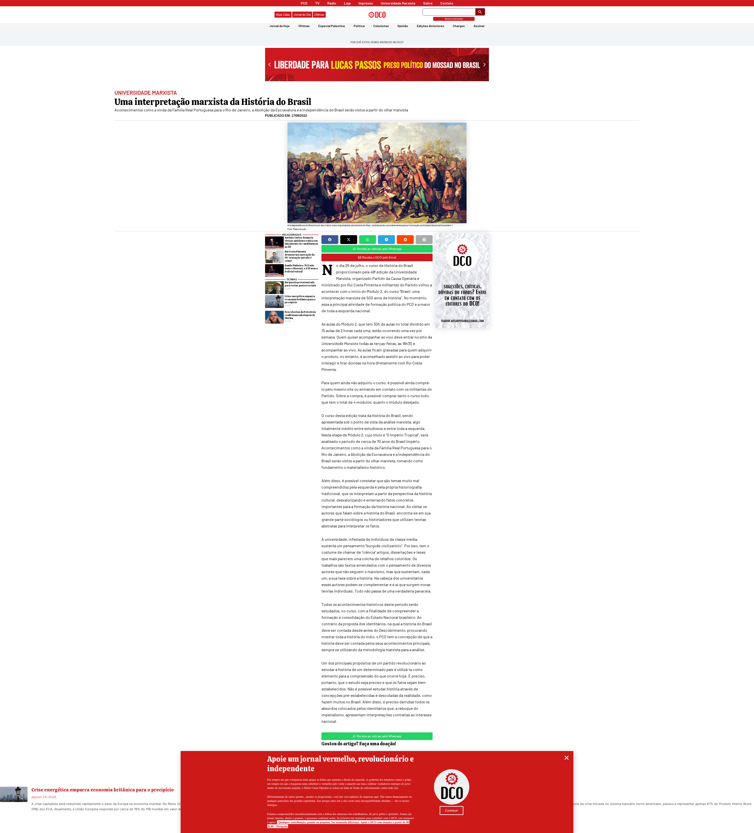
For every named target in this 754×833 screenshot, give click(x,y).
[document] (377, 416)
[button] (566, 758)
